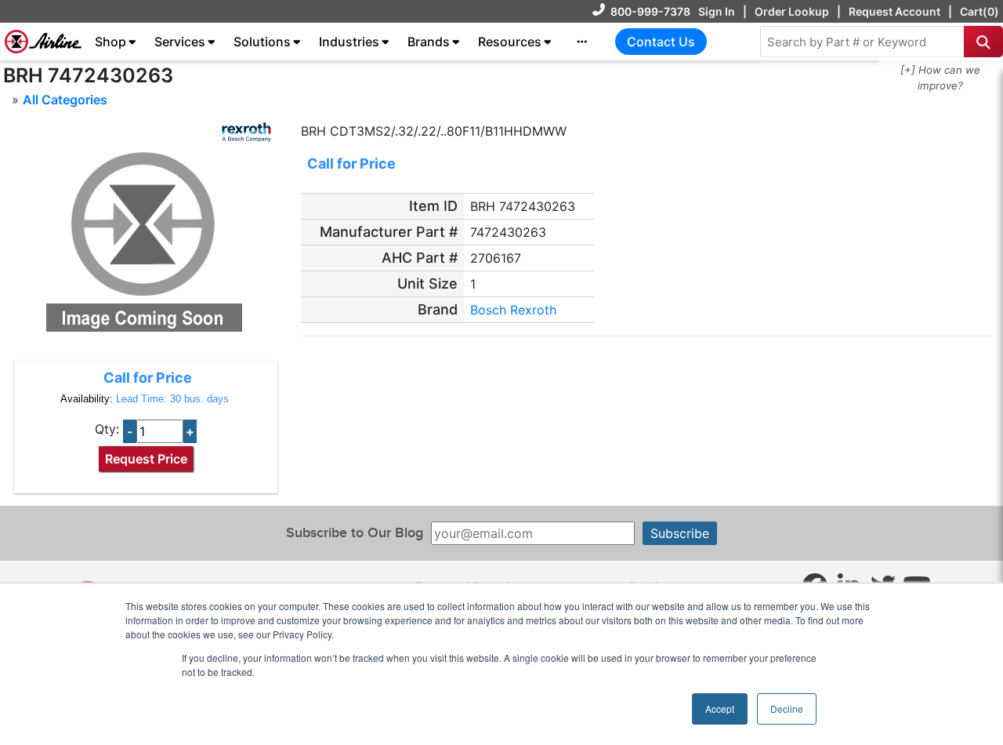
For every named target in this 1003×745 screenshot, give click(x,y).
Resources (509, 41)
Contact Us (661, 41)
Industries (349, 41)
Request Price (146, 459)
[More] (582, 41)
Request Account (894, 11)
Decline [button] (786, 708)
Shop (110, 41)
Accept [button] (719, 708)
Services (179, 41)
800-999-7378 (650, 11)
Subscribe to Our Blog (354, 533)
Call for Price (147, 377)
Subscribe (679, 533)
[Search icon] (983, 41)
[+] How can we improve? (940, 78)
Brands (428, 41)
